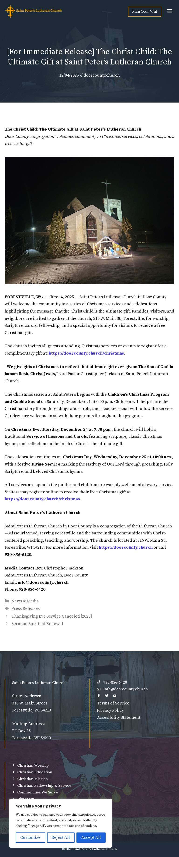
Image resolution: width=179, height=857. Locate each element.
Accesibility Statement (118, 717)
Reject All (61, 837)
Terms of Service (113, 703)
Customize (30, 837)
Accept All (91, 837)
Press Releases (25, 608)
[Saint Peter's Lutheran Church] (33, 11)
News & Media (25, 601)
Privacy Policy (110, 710)
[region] (60, 823)
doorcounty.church (102, 75)
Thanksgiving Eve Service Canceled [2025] (51, 616)
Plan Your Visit (144, 11)
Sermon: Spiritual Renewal (37, 623)
